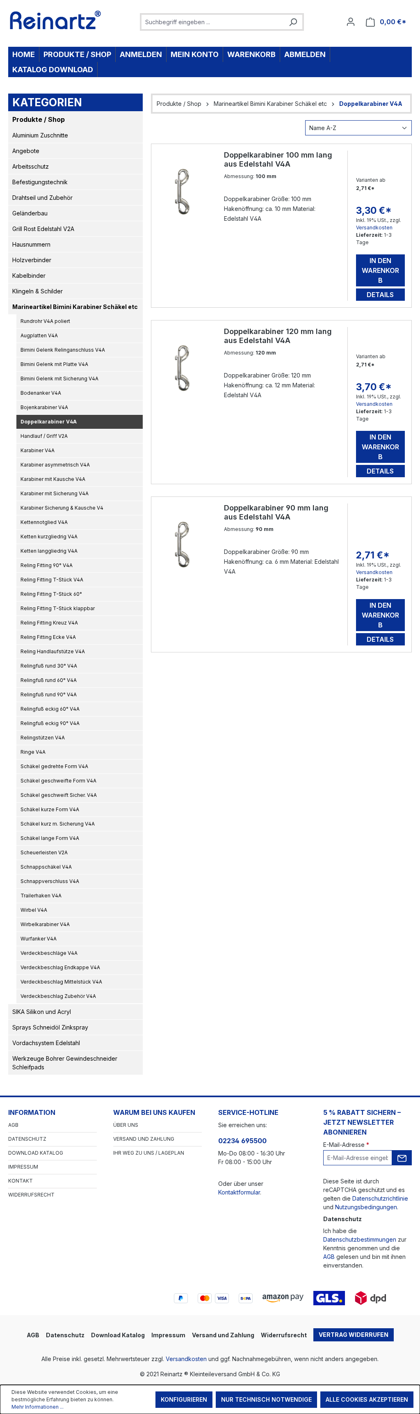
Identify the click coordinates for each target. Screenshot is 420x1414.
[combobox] (213, 22)
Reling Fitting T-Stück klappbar (58, 608)
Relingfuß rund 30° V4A (49, 666)
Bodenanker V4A (41, 393)
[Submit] (402, 1157)
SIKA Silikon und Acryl (41, 1011)
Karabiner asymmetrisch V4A (55, 465)
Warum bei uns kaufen (154, 1112)
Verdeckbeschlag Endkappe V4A (60, 967)
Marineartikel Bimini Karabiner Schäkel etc (75, 306)
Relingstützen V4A (43, 737)
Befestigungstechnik (40, 181)
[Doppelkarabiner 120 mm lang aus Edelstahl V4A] (183, 368)
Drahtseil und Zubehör (42, 197)
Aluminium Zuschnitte (40, 135)
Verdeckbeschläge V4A (49, 953)
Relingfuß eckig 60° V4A (50, 709)
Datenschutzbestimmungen (359, 1239)
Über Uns (125, 1125)
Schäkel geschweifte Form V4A (58, 781)
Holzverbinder (31, 259)
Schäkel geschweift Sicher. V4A (59, 795)
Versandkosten (374, 227)
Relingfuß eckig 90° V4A (50, 723)
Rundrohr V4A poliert (45, 321)
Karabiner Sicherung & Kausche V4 (62, 508)
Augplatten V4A (39, 335)
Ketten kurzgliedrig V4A (49, 536)
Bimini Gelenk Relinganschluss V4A (63, 350)
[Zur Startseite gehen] (55, 20)
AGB (13, 1125)
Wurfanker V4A (39, 939)
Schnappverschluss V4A (50, 881)
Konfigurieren (184, 1399)
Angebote (25, 150)
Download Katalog (35, 1153)
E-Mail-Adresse (346, 1144)
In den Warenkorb (380, 270)
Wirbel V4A (34, 910)
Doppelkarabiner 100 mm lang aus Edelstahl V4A (278, 159)
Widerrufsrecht (31, 1195)
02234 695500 (242, 1141)
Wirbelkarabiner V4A (45, 924)
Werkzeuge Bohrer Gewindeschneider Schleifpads (64, 1063)
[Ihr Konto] (351, 22)
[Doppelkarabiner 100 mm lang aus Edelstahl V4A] (183, 192)
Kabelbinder (29, 275)
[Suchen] (292, 22)
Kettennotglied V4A (44, 522)
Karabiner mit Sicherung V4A (55, 493)
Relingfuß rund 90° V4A (49, 694)
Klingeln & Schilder (37, 291)
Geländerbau (30, 213)
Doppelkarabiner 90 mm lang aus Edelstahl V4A (276, 512)
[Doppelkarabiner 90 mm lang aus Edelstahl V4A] (183, 544)
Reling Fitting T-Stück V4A (52, 580)
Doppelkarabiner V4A (49, 422)
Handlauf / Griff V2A (44, 436)
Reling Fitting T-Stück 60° (51, 594)
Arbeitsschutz (30, 166)
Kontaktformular (239, 1192)
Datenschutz (27, 1139)
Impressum (23, 1167)
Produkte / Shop (38, 119)
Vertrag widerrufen (353, 1334)
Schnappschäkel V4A (46, 867)
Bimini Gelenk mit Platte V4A (54, 364)
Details (380, 295)
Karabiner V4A (38, 450)
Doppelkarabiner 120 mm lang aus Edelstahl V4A (278, 336)
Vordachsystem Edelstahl (46, 1042)
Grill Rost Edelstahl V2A (43, 228)
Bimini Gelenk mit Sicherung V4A (59, 378)
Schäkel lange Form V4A (50, 838)
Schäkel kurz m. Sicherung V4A (58, 824)
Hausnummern (31, 244)
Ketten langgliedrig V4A (49, 551)
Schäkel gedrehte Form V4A (54, 766)
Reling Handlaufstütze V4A (53, 651)
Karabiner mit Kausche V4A (53, 479)
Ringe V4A (33, 752)
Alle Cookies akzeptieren (367, 1399)
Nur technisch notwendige (266, 1399)
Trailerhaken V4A (41, 895)
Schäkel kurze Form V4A (50, 809)
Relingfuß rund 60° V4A (49, 680)
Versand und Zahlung (143, 1139)
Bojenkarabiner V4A (44, 407)
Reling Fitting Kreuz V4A (49, 623)
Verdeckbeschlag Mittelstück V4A (61, 982)
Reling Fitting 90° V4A (47, 565)
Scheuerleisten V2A (44, 852)
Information (31, 1112)
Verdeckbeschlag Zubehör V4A (58, 996)
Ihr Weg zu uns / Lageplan (148, 1153)
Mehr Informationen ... (37, 1407)
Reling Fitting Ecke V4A (48, 637)
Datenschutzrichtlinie (380, 1198)
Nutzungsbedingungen (366, 1207)
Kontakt (20, 1181)
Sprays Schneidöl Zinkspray (50, 1027)
